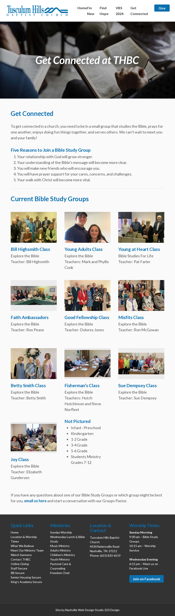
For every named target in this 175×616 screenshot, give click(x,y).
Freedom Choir (60, 573)
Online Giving (20, 564)
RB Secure (18, 573)
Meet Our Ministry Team (27, 550)
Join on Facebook (146, 579)
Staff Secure (19, 568)
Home (82, 8)
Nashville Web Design (79, 610)
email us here (35, 500)
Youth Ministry (60, 559)
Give (162, 8)
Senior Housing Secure (26, 577)
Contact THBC (21, 559)
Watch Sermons (21, 555)
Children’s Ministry (62, 555)
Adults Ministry (60, 550)
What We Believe (22, 546)
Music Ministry (60, 546)
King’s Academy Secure (26, 582)
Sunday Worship (61, 532)
